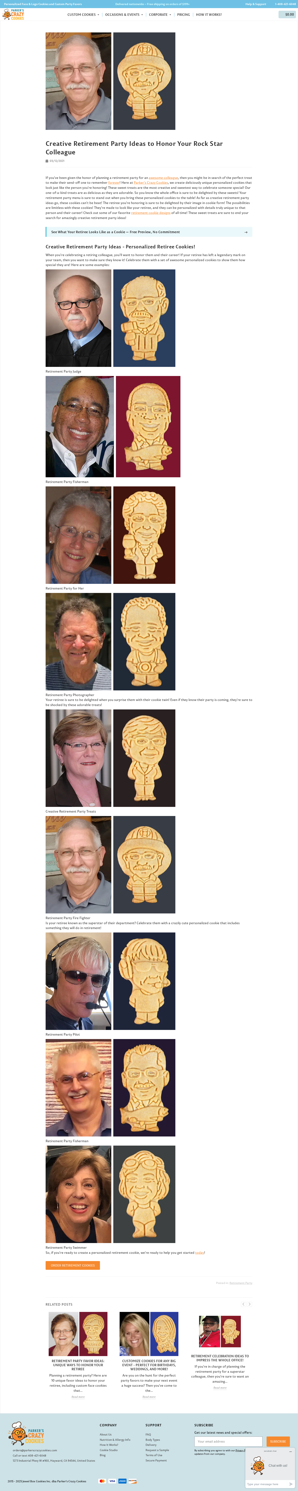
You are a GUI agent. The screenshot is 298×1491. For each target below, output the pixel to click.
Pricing (183, 15)
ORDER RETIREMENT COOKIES (73, 1265)
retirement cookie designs (150, 213)
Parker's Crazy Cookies (151, 183)
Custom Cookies (82, 15)
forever (114, 183)
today (199, 1253)
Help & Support (255, 4)
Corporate (158, 15)
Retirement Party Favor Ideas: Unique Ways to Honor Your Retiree (78, 1365)
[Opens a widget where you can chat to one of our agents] (270, 1468)
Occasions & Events (122, 15)
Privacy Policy (243, 1450)
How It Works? (209, 15)
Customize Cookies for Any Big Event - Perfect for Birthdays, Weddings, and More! (149, 1365)
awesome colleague (163, 178)
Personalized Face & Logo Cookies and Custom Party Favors (43, 4)
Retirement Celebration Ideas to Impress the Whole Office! (220, 1358)
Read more (78, 1397)
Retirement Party (240, 1283)
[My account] (273, 14)
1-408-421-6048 (285, 4)
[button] (287, 14)
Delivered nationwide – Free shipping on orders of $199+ (152, 4)
